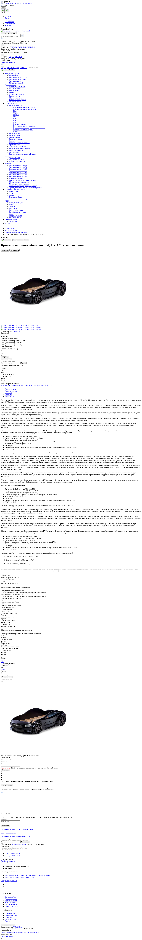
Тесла (3, 669)
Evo (2, 662)
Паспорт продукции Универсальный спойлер (17, 829)
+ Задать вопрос (7, 785)
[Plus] (1, 353)
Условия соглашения (19, 844)
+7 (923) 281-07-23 (28, 47)
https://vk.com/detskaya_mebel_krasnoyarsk (19, 877)
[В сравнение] (17, 240)
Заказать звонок (33, 68)
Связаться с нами (11, 915)
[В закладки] (6, 240)
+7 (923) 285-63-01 (15, 47)
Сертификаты (10, 24)
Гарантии (8, 20)
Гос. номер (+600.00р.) (11, 349)
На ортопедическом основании (16, 232)
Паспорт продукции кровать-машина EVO (16, 836)
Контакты (8, 25)
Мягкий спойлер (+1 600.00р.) (14, 341)
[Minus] (1, 355)
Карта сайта (9, 917)
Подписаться (25, 842)
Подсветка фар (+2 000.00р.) (13, 343)
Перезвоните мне (7, 859)
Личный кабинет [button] (7, 29)
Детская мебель (10, 897)
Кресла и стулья (10, 902)
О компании (9, 22)
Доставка (8, 16)
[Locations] (3, 10)
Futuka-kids (16, 331)
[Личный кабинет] (71, 5)
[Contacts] (7, 10)
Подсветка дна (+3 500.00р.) (13, 345)
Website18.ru (17, 927)
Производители (10, 919)
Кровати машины (11, 230)
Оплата (7, 18)
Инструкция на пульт (8, 833)
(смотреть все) (18, 365)
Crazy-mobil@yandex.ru (9, 881)
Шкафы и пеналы (11, 904)
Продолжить (5, 770)
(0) (8, 333)
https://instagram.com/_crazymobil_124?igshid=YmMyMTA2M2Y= (27, 875)
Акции (7, 921)
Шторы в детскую (11, 906)
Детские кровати (11, 228)
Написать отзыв (7, 677)
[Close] (1, 681)
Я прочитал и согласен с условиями (23, 844)
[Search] (22, 35)
